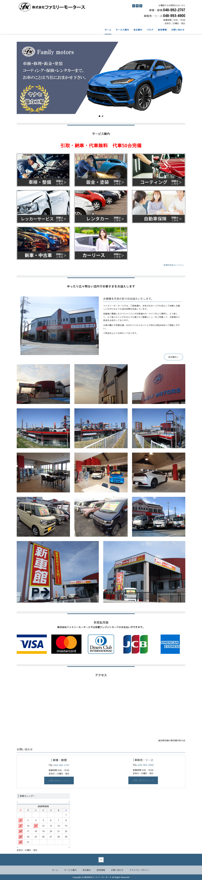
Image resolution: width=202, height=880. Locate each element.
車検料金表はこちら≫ (173, 264)
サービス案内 (122, 29)
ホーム (108, 29)
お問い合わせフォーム (59, 780)
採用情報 (162, 29)
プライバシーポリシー (139, 870)
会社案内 (138, 29)
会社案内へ (173, 356)
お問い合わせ (178, 29)
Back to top (101, 860)
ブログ (150, 29)
